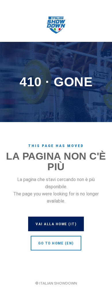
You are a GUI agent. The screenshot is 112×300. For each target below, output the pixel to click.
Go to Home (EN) (56, 243)
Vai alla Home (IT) (56, 223)
